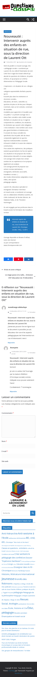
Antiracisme (21, 538)
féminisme (15, 571)
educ (14, 564)
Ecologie (10, 564)
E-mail (5, 451)
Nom (4, 441)
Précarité (10, 592)
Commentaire (8, 413)
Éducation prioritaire (20, 613)
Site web (5, 461)
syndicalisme (22, 604)
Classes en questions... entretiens (14, 548)
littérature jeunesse (17, 587)
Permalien (32, 312)
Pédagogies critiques (20, 596)
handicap (21, 571)
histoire (27, 571)
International (27, 574)
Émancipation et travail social (13, 616)
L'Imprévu (16, 584)
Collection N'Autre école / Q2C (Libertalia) (17, 551)
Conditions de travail (8, 554)
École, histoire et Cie (17, 608)
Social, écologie (10, 603)
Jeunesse (8, 579)
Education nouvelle (23, 564)
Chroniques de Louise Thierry (23, 545)
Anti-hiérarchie (10, 533)
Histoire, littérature (11, 574)
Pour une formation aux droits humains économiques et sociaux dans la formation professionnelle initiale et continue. (16, 645)
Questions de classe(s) (25, 62)
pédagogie (18, 592)
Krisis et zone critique (12, 269)
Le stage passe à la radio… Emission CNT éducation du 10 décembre (19, 276)
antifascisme (12, 538)
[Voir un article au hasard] (32, 19)
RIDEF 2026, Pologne (9, 639)
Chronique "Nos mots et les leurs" (17, 542)
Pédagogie (8, 31)
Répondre (11, 343)
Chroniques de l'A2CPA (8, 545)
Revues (24, 599)
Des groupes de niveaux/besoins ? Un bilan (16, 651)
